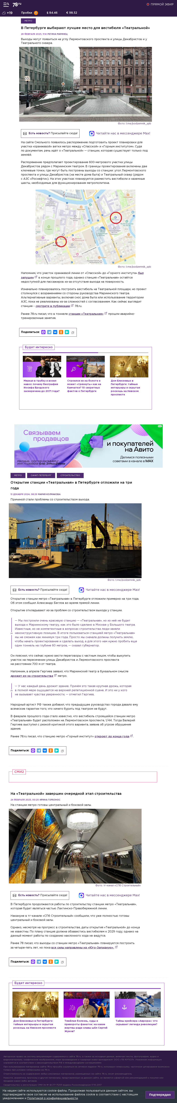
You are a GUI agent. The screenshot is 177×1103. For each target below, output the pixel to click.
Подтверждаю (160, 1094)
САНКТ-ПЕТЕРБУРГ (41, 475)
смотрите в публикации (53, 306)
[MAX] (43, 332)
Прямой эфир (162, 4)
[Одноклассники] (61, 332)
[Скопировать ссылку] (73, 333)
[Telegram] (49, 332)
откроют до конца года (112, 736)
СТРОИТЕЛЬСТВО (70, 475)
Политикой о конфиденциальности (52, 1098)
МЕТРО (28, 21)
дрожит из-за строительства (32, 676)
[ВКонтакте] (55, 332)
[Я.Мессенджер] (67, 332)
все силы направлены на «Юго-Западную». (82, 947)
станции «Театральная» (86, 314)
